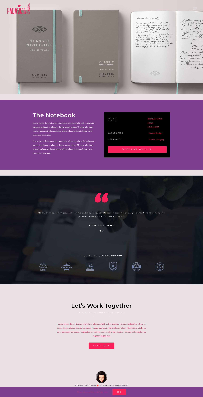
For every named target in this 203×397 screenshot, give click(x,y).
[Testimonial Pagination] (100, 231)
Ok (119, 392)
